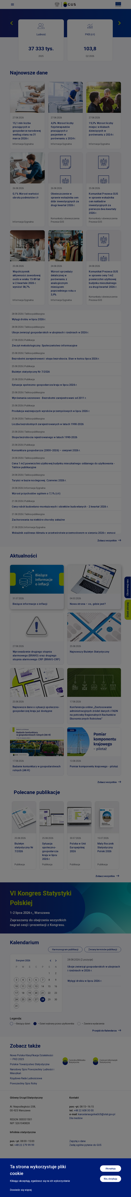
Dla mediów (76, 1118)
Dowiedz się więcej (21, 1189)
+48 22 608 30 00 (84, 1110)
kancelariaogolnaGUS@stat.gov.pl (96, 1114)
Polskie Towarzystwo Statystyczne (30, 1064)
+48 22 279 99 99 (24, 1145)
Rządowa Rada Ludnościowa (26, 1078)
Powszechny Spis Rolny (23, 1083)
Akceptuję (110, 1168)
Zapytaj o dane (77, 1141)
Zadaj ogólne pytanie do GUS (85, 1145)
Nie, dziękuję (110, 1179)
